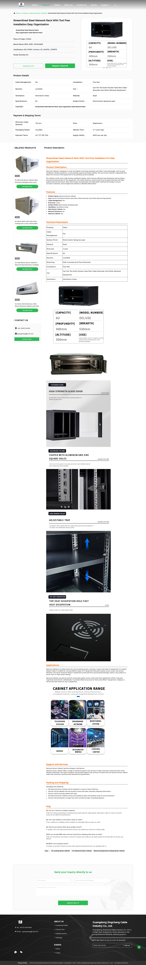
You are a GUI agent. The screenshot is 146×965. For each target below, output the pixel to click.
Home (35, 5)
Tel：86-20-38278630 (24, 927)
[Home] (21, 5)
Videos (57, 5)
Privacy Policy (22, 963)
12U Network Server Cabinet (82, 851)
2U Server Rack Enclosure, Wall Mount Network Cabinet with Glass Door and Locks (27, 306)
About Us (68, 5)
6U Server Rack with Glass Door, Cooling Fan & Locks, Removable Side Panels (26, 223)
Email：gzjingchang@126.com (27, 931)
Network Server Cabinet (38, 13)
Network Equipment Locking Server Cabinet (109, 851)
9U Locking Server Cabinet (60, 851)
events (94, 5)
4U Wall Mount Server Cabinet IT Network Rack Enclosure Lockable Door (27, 265)
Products (46, 5)
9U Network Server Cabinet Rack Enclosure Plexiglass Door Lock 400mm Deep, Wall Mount (26, 182)
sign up (127, 945)
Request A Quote (59, 66)
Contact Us (82, 5)
